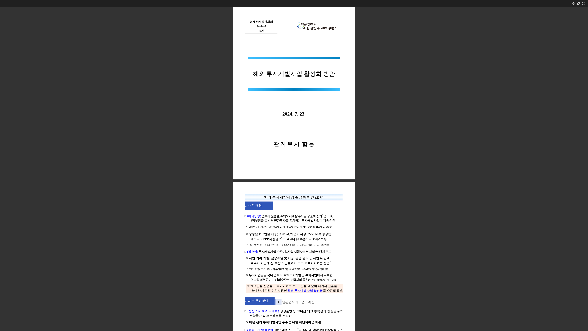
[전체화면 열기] (583, 3)
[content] (294, 169)
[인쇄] (573, 3)
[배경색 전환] (578, 3)
